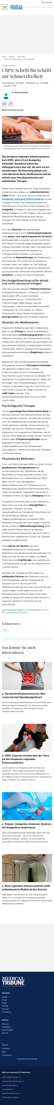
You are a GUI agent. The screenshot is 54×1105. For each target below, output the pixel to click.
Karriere (5, 1033)
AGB (3, 1052)
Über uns (5, 1024)
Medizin (4, 997)
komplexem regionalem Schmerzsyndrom (23, 199)
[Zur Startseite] (16, 7)
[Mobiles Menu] (5, 7)
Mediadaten (6, 1027)
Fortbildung (6, 1012)
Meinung (5, 1006)
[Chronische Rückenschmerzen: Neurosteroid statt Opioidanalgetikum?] (27, 676)
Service (5, 1020)
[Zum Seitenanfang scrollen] (49, 1101)
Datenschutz (7, 1055)
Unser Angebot (7, 1030)
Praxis (4, 1000)
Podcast (5, 1009)
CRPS (5, 630)
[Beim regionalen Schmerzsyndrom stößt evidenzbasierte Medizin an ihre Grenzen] (27, 868)
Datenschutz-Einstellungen (27, 1059)
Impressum (6, 1048)
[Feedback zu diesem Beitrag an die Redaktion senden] (11, 104)
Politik (4, 1003)
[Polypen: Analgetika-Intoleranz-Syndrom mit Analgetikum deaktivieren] (27, 806)
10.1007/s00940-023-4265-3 (17, 612)
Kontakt (5, 1045)
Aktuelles (6, 993)
